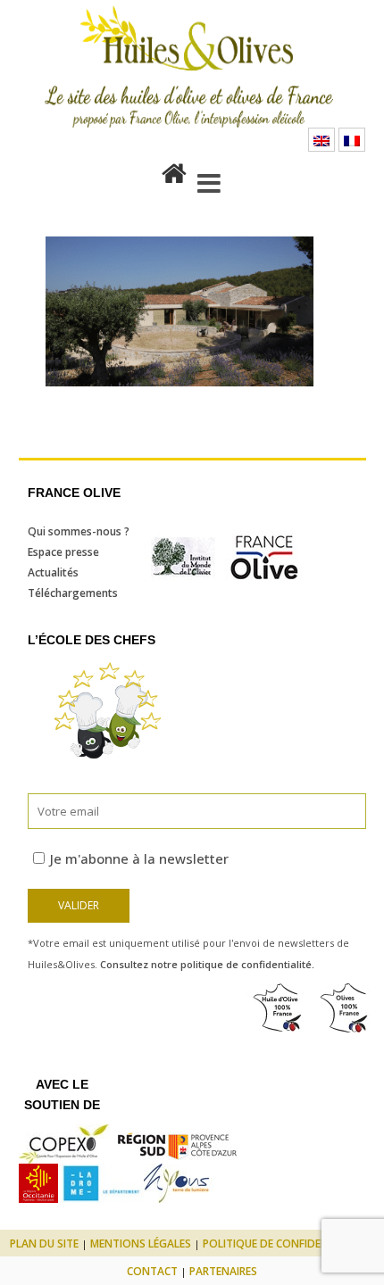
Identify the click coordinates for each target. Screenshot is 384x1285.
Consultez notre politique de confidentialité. (207, 964)
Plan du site (44, 1243)
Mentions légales (140, 1243)
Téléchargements (73, 593)
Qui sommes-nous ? (78, 531)
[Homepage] (174, 169)
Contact (152, 1271)
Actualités (53, 572)
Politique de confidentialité (284, 1243)
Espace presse (63, 552)
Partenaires (223, 1271)
